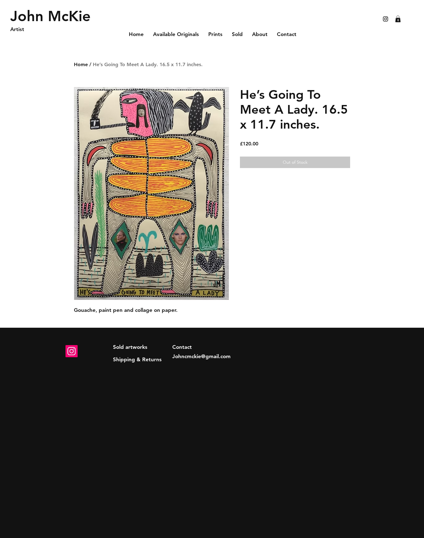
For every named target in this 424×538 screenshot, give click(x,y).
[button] (398, 19)
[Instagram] (71, 351)
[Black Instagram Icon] (385, 19)
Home (81, 64)
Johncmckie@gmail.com (201, 356)
